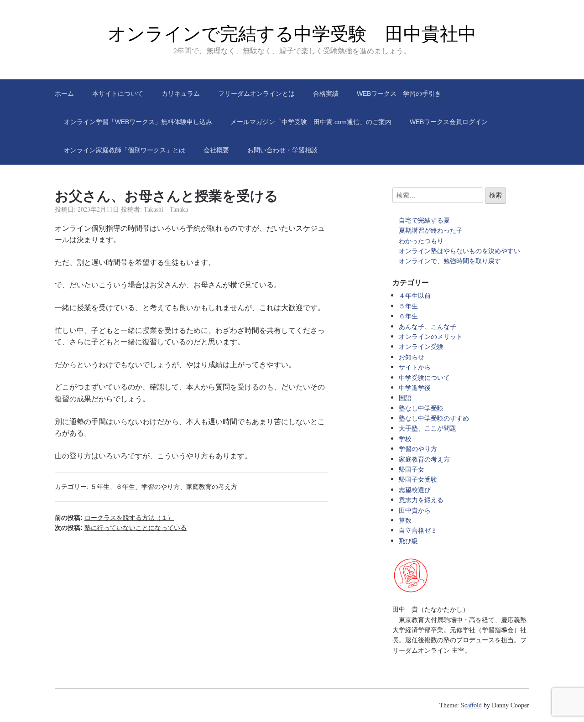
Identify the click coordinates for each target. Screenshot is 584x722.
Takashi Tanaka (166, 209)
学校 (405, 438)
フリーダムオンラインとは (256, 93)
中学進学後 (415, 387)
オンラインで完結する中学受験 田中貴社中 (292, 34)
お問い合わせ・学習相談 (282, 150)
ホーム (64, 93)
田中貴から (415, 510)
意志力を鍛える (421, 499)
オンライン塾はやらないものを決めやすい (463, 250)
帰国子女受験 (418, 479)
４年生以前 (415, 295)
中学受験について (424, 377)
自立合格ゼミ (418, 530)
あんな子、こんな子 (427, 326)
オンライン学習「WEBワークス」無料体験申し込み (138, 121)
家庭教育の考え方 (211, 486)
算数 (405, 520)
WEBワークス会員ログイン (449, 121)
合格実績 (326, 93)
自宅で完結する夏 (424, 220)
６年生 (125, 486)
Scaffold (471, 705)
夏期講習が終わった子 (431, 230)
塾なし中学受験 (421, 408)
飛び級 (408, 540)
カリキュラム (181, 93)
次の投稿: (121, 527)
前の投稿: (114, 517)
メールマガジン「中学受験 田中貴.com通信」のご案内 (310, 121)
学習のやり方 (160, 486)
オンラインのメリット (431, 336)
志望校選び (415, 489)
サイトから (415, 367)
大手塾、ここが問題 (427, 428)
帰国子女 (411, 469)
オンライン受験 (421, 346)
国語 (405, 397)
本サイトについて (117, 93)
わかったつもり (421, 240)
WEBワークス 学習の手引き (399, 93)
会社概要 (216, 150)
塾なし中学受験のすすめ (434, 418)
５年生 (100, 486)
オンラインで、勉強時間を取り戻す (450, 260)
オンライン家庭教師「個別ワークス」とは (124, 150)
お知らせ (411, 357)
